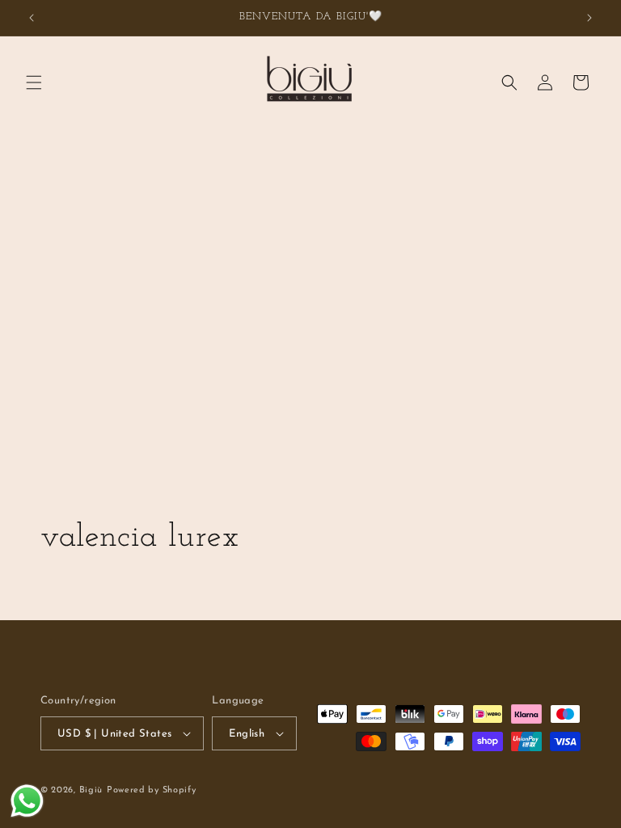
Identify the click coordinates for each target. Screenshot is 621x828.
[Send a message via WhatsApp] (27, 801)
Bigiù (91, 790)
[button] (34, 82)
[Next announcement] (589, 18)
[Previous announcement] (31, 18)
